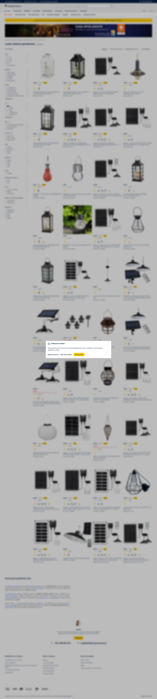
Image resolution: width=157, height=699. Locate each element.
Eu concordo (79, 354)
